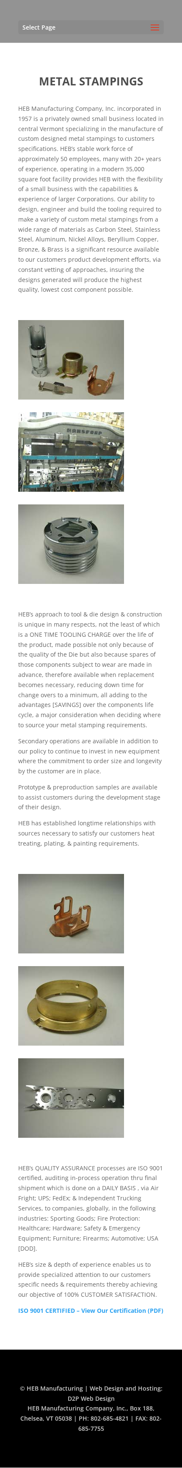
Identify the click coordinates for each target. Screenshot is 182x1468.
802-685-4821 (110, 1418)
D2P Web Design (91, 1398)
